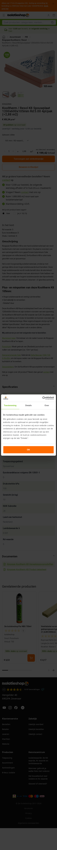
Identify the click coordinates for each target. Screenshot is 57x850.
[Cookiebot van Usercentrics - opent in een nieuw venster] (42, 398)
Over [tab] (47, 405)
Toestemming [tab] (10, 405)
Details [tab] (28, 405)
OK (28, 450)
